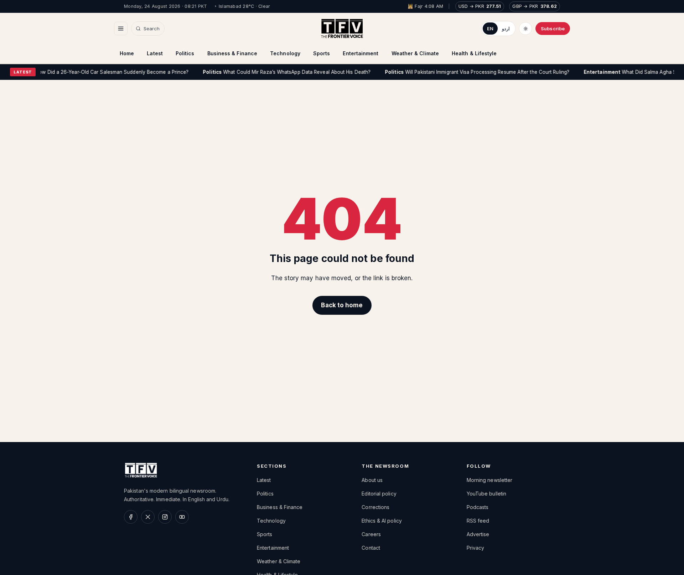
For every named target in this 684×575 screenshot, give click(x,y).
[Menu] (121, 28)
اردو (506, 28)
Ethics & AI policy (382, 521)
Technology (285, 53)
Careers (371, 534)
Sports (321, 53)
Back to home (342, 305)
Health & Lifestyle (474, 53)
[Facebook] (131, 517)
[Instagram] (165, 517)
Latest (155, 53)
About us (372, 480)
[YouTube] (182, 517)
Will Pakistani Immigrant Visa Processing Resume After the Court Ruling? (467, 72)
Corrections (375, 507)
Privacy (475, 548)
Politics (185, 53)
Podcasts (478, 507)
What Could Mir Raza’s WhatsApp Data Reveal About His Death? (277, 72)
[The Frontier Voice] (342, 28)
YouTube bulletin (486, 494)
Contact (371, 548)
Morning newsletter (490, 480)
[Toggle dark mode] (525, 28)
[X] (148, 517)
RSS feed (478, 521)
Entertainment (360, 53)
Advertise (478, 534)
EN (490, 28)
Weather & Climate (415, 53)
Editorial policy (379, 494)
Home (127, 53)
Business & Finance (232, 53)
